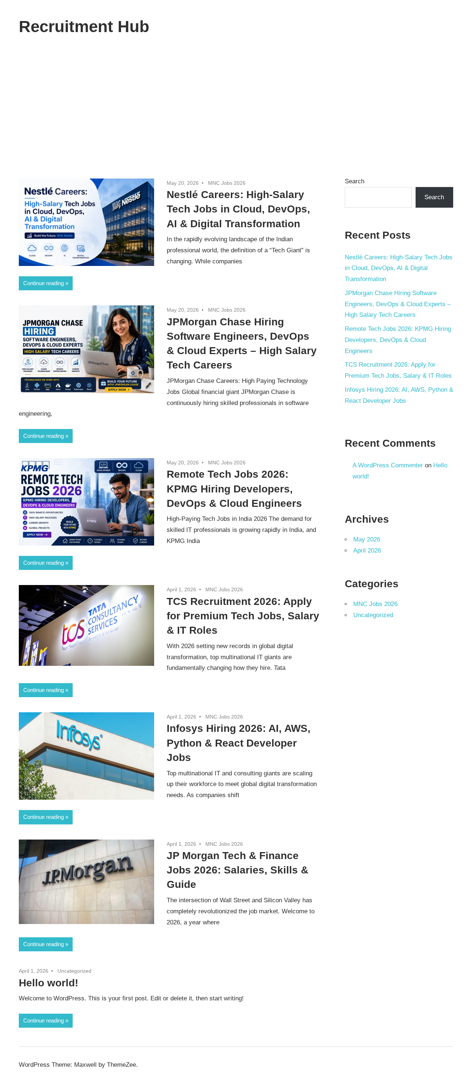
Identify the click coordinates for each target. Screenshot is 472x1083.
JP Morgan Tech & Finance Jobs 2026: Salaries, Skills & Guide (237, 870)
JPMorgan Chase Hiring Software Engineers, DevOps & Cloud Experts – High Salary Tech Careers (398, 304)
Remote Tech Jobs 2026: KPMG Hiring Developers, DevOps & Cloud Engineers (234, 488)
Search (354, 181)
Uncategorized (74, 971)
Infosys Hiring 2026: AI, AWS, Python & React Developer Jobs (238, 743)
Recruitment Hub (84, 26)
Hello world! (48, 983)
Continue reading (43, 283)
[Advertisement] (236, 108)
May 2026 (366, 539)
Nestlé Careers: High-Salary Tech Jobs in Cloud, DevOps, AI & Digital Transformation (238, 209)
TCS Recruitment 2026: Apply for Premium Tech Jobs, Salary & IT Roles (243, 616)
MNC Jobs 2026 (227, 183)
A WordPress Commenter (388, 465)
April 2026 (367, 550)
